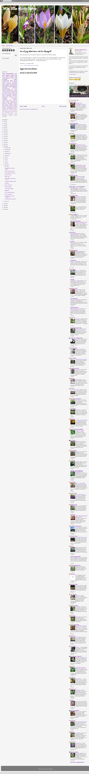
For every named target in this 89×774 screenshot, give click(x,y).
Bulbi (3, 104)
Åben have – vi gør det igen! (75, 261)
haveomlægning (6, 78)
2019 (5, 125)
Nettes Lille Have (73, 594)
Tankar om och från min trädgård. (76, 429)
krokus (12, 78)
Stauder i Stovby (73, 493)
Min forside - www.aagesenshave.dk (77, 762)
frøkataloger (4, 98)
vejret (3, 75)
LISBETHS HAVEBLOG (74, 307)
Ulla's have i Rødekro (74, 752)
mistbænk (15, 104)
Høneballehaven (73, 143)
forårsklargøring (13, 85)
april (6, 162)
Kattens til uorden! (8, 186)
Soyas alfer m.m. (78, 743)
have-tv (10, 91)
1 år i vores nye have (79, 585)
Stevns (7, 110)
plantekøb (14, 82)
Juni (76, 206)
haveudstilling (4, 111)
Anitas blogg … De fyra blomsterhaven (77, 186)
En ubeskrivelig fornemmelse (10, 199)
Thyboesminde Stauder (74, 624)
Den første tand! (8, 174)
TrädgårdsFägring (73, 250)
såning (15, 90)
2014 (5, 134)
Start (43, 106)
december (7, 147)
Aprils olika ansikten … (74, 187)
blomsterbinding (10, 90)
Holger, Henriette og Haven (75, 221)
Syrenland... (77, 647)
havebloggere (8, 95)
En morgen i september (79, 753)
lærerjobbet (9, 74)
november (7, 149)
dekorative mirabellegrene (80, 349)
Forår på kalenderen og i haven (81, 537)
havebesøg (15, 106)
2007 (5, 203)
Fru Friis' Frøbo (73, 646)
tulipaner (7, 86)
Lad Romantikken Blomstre (75, 565)
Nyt (76, 575)
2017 (5, 129)
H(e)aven (72, 700)
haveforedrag (14, 91)
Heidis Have (72, 419)
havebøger (4, 79)
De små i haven (78, 701)
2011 (5, 140)
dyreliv (9, 111)
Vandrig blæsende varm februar (81, 359)
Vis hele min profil (72, 74)
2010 (5, 142)
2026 (5, 121)
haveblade (6, 91)
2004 (5, 209)
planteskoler (4, 93)
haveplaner (15, 110)
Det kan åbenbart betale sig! (10, 173)
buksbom (6, 104)
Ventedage (77, 451)
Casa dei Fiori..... (73, 440)
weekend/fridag (6, 89)
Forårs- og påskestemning (9, 192)
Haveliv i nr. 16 (73, 689)
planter (3, 110)
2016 (5, 131)
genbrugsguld (5, 85)
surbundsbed (10, 103)
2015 (5, 132)
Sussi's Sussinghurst (74, 214)
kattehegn (11, 108)
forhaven (4, 82)
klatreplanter (14, 98)
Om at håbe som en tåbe (80, 155)
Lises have (72, 388)
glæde (12, 75)
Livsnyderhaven (73, 260)
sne (12, 89)
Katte (15, 73)
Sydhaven (9, 93)
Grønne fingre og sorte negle (75, 327)
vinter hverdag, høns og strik (75, 557)
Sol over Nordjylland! (79, 389)
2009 (5, 144)
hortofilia (72, 133)
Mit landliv (72, 279)
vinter (3, 83)
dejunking (15, 99)
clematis (7, 76)
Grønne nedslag (73, 450)
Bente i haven (73, 615)
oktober (6, 151)
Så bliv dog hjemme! (8, 194)
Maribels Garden (73, 113)
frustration (14, 83)
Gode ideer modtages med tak (10, 181)
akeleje (3, 95)
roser (3, 86)
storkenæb (4, 103)
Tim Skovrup (72, 164)
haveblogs (12, 111)
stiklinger (10, 115)
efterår (15, 89)
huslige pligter (9, 94)
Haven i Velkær (73, 358)
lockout (11, 100)
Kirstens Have (73, 482)
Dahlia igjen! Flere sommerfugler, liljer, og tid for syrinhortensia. (80, 104)
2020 (5, 123)
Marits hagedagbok (74, 123)
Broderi (15, 107)
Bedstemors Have (73, 288)
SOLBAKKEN (72, 460)
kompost (15, 108)
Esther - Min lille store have (81, 49)
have (3, 74)
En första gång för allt (79, 379)
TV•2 (3, 91)
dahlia (11, 80)
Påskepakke (7, 190)
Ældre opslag (62, 106)
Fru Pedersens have (74, 195)
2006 (5, 205)
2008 (5, 146)
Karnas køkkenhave (74, 298)
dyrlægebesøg (10, 107)
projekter (12, 76)
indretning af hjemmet (9, 87)
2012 (5, 138)
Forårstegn (7, 183)
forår (16, 78)
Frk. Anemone (73, 269)
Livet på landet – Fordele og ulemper (77, 280)
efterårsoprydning (5, 100)
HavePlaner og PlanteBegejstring (76, 470)
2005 (5, 207)
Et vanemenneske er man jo (80, 134)
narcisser (15, 103)
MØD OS (77, 547)
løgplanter (8, 75)
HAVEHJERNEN (73, 408)
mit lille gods (72, 677)
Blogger (51, 769)
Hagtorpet (72, 378)
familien (10, 110)
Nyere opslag (23, 106)
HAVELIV (72, 546)
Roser (76, 505)
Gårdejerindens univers (74, 368)
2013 (5, 136)
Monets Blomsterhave (79, 566)
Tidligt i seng (7, 176)
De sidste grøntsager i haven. (80, 637)
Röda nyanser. (78, 114)
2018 (5, 127)
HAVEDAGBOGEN (73, 348)
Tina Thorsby (72, 720)
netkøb (15, 79)
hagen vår (72, 205)
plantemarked (4, 115)
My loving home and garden (75, 398)
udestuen (8, 83)
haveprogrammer (5, 108)
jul (10, 82)
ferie (3, 76)
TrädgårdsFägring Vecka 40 (80, 251)
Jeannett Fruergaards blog (75, 556)
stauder (15, 96)
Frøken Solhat (73, 742)
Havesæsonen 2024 (74, 242)
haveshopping (5, 80)
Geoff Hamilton (9, 106)
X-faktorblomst (7, 112)
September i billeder (79, 461)
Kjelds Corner (72, 636)
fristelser (8, 102)
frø (8, 82)
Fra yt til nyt (77, 369)
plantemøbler (4, 116)
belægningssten (13, 86)
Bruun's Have (72, 232)
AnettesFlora (72, 574)
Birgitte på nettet (73, 504)
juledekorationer (14, 102)
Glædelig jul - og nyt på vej (80, 657)
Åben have (4, 106)
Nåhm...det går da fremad (9, 171)
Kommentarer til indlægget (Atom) (31, 109)
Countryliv (72, 241)
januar (6, 201)
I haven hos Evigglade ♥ (74, 710)
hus (10, 99)
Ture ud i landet (78, 527)
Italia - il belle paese (8, 185)
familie (15, 80)
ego (16, 76)
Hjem (3, 45)
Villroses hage (73, 102)
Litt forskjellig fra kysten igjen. (80, 124)
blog (16, 75)
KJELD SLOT (72, 666)
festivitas (11, 96)
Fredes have (72, 317)
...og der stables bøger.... (9, 188)
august (6, 155)
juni (5, 159)
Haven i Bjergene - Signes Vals (76, 656)
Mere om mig (9, 45)
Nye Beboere (77, 339)
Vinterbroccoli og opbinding (75, 299)
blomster (13, 93)
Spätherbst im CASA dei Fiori (80, 441)
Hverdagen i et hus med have (75, 526)
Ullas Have (72, 153)
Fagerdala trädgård (74, 605)
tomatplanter (4, 99)
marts (6, 164)
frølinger (11, 104)
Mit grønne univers (74, 536)
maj (5, 161)
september (7, 153)
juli (5, 157)
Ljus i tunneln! (78, 606)
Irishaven (72, 731)
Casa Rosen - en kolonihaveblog (76, 338)
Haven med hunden (74, 584)
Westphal (15, 115)
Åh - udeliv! (7, 166)
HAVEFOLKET (72, 514)
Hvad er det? (14, 112)
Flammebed (15, 94)
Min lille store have (20, 8)
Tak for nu (77, 270)
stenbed (3, 107)
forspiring (4, 90)
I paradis (77, 711)
